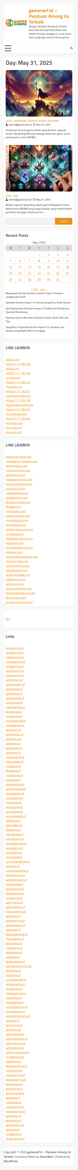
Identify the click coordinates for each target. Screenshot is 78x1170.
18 (67, 266)
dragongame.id (15, 1138)
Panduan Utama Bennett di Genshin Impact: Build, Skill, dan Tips (37, 319)
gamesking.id (14, 1088)
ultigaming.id (14, 1070)
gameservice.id (15, 920)
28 (29, 279)
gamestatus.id (15, 1125)
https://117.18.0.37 (18, 409)
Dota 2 (9, 120)
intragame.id (14, 852)
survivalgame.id (16, 816)
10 (58, 260)
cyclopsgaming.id (16, 1007)
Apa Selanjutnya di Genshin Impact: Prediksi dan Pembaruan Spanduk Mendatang (38, 310)
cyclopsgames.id (16, 979)
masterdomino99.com (20, 405)
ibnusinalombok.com (19, 588)
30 (48, 279)
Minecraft (21, 120)
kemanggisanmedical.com (22, 556)
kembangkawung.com (20, 529)
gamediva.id (13, 743)
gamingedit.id (14, 902)
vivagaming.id (14, 666)
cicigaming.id (14, 898)
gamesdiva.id (14, 693)
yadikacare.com (15, 579)
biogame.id (12, 866)
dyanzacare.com (16, 597)
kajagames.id (14, 988)
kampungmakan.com (19, 484)
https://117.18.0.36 (18, 364)
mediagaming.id (16, 993)
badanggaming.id (16, 934)
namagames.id (15, 725)
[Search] (71, 48)
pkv (8, 619)
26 (10, 279)
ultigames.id (13, 1102)
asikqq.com (13, 359)
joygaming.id (14, 998)
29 (39, 279)
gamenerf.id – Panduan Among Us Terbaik (49, 16)
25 (67, 273)
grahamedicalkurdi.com (20, 593)
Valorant (53, 120)
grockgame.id (14, 811)
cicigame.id (13, 957)
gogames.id (13, 1097)
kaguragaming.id (16, 1038)
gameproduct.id (15, 925)
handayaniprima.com (19, 479)
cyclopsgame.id (15, 1011)
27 (20, 279)
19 (10, 273)
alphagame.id (14, 952)
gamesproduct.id (16, 879)
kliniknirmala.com (17, 561)
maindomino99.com (18, 395)
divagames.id (14, 711)
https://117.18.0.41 (18, 391)
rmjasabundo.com (17, 520)
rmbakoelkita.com (17, 493)
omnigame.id (14, 857)
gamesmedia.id (15, 984)
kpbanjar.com (14, 552)
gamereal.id (13, 916)
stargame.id (13, 779)
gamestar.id (13, 752)
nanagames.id (14, 1002)
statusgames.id (15, 1111)
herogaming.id (15, 648)
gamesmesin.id (15, 684)
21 (29, 273)
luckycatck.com (15, 488)
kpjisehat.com (14, 543)
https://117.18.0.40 (18, 418)
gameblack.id (14, 943)
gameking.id (13, 1120)
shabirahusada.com (18, 575)
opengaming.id (15, 784)
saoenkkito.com (16, 475)
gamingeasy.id (15, 1034)
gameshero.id (14, 680)
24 (58, 273)
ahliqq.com (12, 368)
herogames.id (14, 702)
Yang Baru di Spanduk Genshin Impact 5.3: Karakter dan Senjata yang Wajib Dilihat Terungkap (35, 329)
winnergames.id (16, 789)
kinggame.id (13, 1134)
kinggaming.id (14, 1057)
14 (29, 266)
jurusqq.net (13, 377)
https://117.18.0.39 (18, 373)
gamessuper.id (15, 698)
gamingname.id (15, 1043)
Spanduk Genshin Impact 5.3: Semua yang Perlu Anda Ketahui (38, 302)
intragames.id (14, 834)
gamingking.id (14, 1047)
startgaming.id (15, 670)
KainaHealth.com (16, 570)
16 (48, 266)
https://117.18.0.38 (18, 400)
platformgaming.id (17, 1052)
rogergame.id (14, 948)
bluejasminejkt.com (18, 502)
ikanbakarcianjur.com (19, 538)
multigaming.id (15, 1075)
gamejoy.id (12, 1020)
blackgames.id (14, 893)
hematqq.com (14, 423)
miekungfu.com (15, 511)
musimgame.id (15, 757)
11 (67, 260)
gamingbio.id (14, 825)
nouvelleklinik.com (18, 565)
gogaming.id (13, 1061)
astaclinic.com (15, 584)
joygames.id (13, 975)
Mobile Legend (37, 120)
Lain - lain (12, 195)
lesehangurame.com (18, 456)
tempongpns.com (16, 465)
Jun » (43, 289)
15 (39, 266)
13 (20, 266)
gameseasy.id (14, 1084)
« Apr (34, 289)
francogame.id (15, 938)
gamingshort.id (15, 907)
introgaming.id (15, 839)
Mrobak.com (13, 506)
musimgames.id (16, 720)
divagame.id (13, 770)
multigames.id (15, 1107)
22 (39, 273)
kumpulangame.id (17, 870)
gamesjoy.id (13, 970)
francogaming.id (16, 911)
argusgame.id (14, 807)
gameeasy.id (13, 1116)
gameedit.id (13, 929)
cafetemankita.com (18, 515)
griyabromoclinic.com (19, 602)
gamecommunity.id (18, 1016)
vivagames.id (14, 716)
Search (63, 221)
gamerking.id (14, 1025)
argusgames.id (15, 793)
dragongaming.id (16, 1066)
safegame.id (13, 820)
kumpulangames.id (18, 861)
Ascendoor (46, 1156)
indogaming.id (14, 657)
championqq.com (16, 414)
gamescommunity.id (18, 966)
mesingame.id (14, 761)
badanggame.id (15, 961)
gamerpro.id (13, 1029)
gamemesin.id (14, 734)
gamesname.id (15, 1093)
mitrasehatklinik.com (19, 547)
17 (58, 266)
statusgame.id (15, 675)
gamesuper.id (14, 748)
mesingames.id (15, 707)
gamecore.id (13, 730)
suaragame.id (14, 848)
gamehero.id (13, 739)
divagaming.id (14, 652)
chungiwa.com (15, 534)
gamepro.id (13, 1129)
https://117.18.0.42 (18, 382)
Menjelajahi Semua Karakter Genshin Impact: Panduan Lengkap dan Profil (34, 295)
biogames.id (13, 829)
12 (10, 266)
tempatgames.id (16, 843)
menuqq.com (14, 432)
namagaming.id (15, 661)
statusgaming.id (16, 1079)
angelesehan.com (17, 497)
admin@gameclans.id (20, 124)
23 (48, 273)
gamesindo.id (14, 689)
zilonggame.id (14, 798)
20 (20, 273)
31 (58, 279)
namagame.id (14, 775)
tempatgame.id (15, 875)
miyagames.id (14, 884)
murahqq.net (14, 386)
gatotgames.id (15, 888)
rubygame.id (13, 802)
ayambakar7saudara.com (22, 461)
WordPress (11, 1161)
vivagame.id (13, 766)
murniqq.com (14, 427)
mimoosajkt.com (16, 525)
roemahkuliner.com (18, 470)
